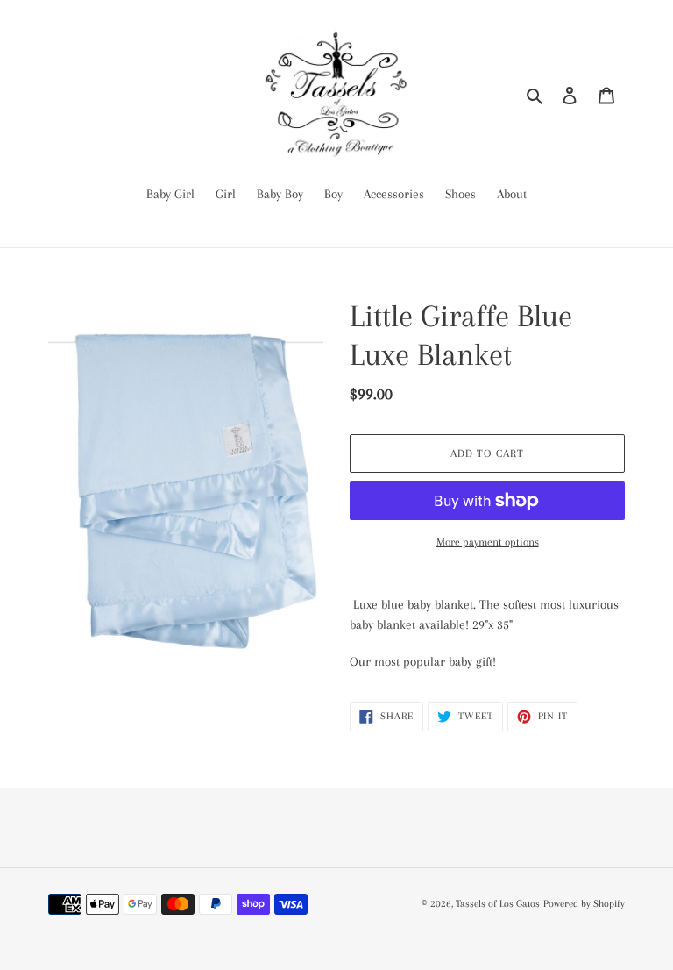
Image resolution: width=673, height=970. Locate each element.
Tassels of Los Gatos (498, 903)
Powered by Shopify (584, 903)
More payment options (487, 542)
